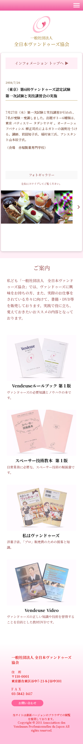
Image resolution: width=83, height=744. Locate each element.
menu (76, 5)
